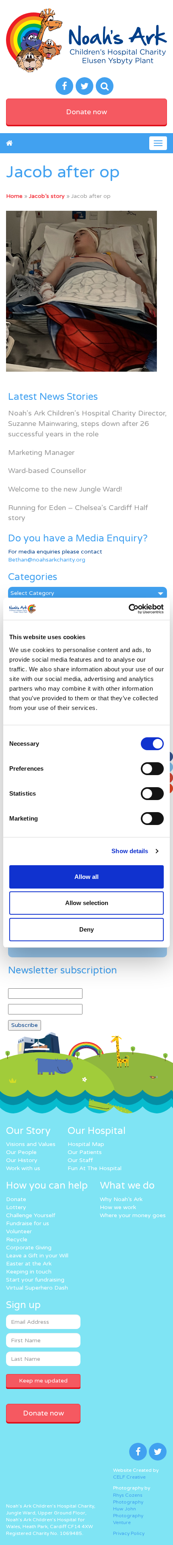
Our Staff (80, 1160)
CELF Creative (129, 1477)
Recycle (16, 1239)
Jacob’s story (47, 196)
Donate (16, 1199)
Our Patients (85, 1152)
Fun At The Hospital (95, 1168)
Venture (122, 1522)
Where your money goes (133, 1215)
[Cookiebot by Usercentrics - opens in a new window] (128, 609)
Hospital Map (86, 1144)
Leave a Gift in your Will (37, 1255)
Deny (86, 929)
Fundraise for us (27, 1223)
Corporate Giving (28, 1247)
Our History (21, 1160)
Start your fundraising (35, 1279)
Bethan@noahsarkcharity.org (46, 559)
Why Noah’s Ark (121, 1199)
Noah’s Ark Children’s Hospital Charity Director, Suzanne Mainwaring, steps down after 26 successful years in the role (87, 423)
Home (14, 196)
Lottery (16, 1207)
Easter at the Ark (28, 1263)
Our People (21, 1152)
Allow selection (86, 902)
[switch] (152, 768)
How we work (118, 1207)
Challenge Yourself (30, 1215)
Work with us (23, 1168)
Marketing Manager (41, 452)
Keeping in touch (28, 1271)
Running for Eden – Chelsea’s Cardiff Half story (78, 513)
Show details (129, 851)
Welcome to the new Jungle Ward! (65, 489)
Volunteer (19, 1231)
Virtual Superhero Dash (37, 1287)
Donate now (86, 111)
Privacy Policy (128, 1533)
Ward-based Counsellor (47, 470)
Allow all (86, 876)
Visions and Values (31, 1144)
